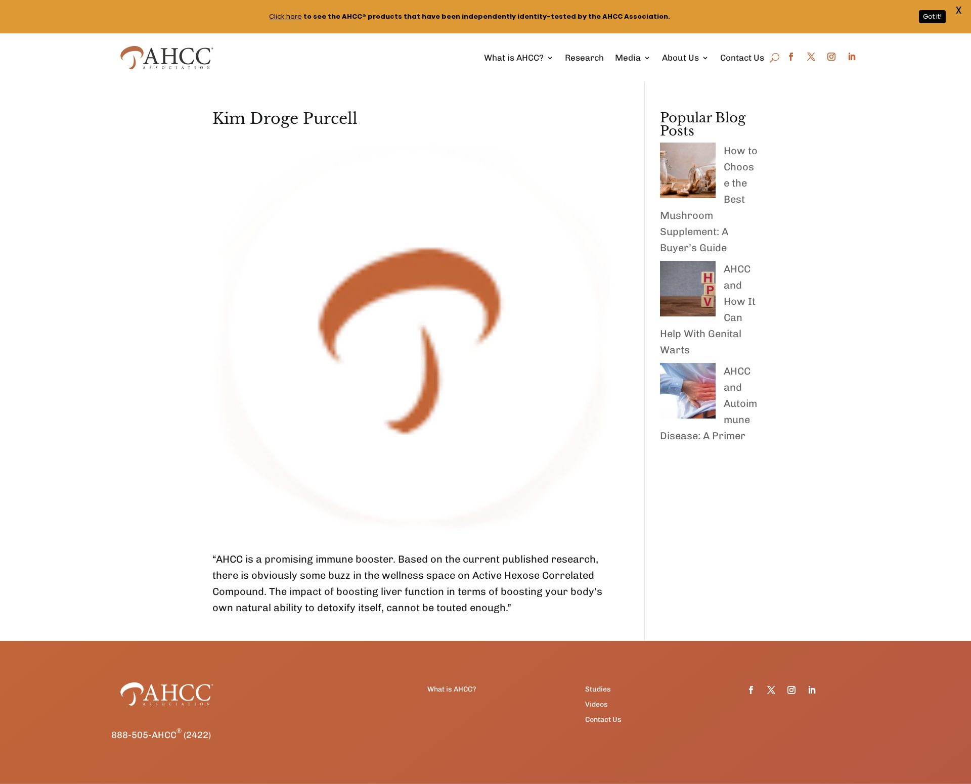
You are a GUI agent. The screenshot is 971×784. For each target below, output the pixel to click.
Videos (596, 705)
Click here (285, 16)
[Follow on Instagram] (831, 57)
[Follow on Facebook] (791, 57)
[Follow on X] (811, 57)
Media (628, 58)
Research (584, 58)
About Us (680, 58)
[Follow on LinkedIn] (852, 57)
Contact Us (742, 58)
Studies (598, 690)
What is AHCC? (514, 58)
